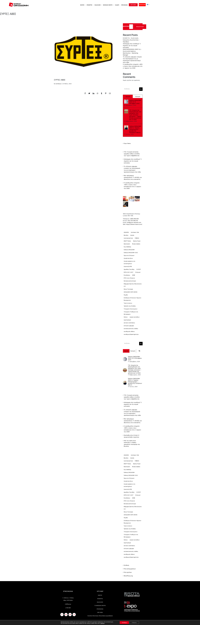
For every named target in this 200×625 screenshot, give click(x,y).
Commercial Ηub (128, 238)
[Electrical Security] (131, 199)
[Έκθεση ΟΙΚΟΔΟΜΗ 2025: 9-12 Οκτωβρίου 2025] (126, 101)
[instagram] (74, 614)
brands (132, 235)
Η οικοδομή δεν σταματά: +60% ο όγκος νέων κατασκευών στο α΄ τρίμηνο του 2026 (133, 66)
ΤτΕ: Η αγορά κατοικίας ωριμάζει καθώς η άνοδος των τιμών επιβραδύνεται (132, 153)
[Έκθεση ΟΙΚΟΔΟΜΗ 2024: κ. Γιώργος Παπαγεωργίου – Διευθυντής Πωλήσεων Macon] (126, 127)
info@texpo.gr (68, 604)
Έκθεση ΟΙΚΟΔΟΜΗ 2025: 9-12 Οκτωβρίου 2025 (135, 102)
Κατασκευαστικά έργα (130, 281)
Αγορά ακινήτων (128, 258)
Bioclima (126, 235)
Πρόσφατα (137, 96)
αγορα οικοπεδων (135, 317)
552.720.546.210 (133, 220)
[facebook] (62, 614)
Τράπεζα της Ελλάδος (130, 306)
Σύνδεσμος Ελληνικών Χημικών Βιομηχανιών (132, 299)
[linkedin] (66, 614)
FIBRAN (137, 238)
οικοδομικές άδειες (129, 331)
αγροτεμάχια (127, 320)
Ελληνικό (137, 272)
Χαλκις (126, 317)
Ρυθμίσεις (134, 622)
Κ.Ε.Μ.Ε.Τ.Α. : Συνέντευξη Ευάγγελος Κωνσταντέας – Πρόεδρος (131, 40)
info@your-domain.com (134, 222)
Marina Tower (136, 241)
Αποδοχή (124, 622)
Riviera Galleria (136, 244)
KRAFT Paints (127, 241)
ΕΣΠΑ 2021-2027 (128, 272)
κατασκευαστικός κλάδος (131, 328)
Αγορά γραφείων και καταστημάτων (129, 262)
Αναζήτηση (125, 26)
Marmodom (127, 244)
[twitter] (70, 614)
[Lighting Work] (137, 199)
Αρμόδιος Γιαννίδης (129, 269)
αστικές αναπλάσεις (129, 322)
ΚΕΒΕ (133, 275)
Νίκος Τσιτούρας (128, 289)
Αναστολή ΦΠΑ (128, 266)
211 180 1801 (68, 607)
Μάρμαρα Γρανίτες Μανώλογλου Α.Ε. (133, 285)
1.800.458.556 (134, 218)
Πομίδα (126, 295)
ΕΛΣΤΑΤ (138, 269)
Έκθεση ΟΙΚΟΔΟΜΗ (129, 249)
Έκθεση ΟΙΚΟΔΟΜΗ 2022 (131, 252)
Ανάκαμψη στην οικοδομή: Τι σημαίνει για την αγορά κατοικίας (132, 45)
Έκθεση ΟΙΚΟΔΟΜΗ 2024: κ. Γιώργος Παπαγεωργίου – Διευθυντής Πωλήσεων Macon (135, 129)
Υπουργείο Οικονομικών (130, 309)
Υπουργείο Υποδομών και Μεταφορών (131, 313)
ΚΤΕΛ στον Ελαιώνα (129, 278)
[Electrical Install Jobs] (125, 204)
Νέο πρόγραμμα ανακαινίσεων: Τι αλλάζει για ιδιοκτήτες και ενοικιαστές (133, 177)
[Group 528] (132, 593)
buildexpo (58, 83)
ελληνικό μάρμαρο (129, 325)
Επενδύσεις (127, 275)
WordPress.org (128, 576)
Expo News (127, 143)
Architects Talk (135, 232)
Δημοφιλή (128, 96)
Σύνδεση (126, 565)
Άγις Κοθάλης (127, 246)
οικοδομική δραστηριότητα (131, 334)
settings (103, 623)
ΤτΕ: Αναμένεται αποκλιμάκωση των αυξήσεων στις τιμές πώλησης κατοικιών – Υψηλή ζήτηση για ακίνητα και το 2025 (135, 114)
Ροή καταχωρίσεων (130, 569)
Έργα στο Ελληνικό (129, 255)
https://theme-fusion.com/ (134, 224)
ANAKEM (126, 232)
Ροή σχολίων (128, 572)
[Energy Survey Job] (125, 199)
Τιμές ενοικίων (128, 303)
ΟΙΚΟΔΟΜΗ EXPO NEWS (130, 292)
